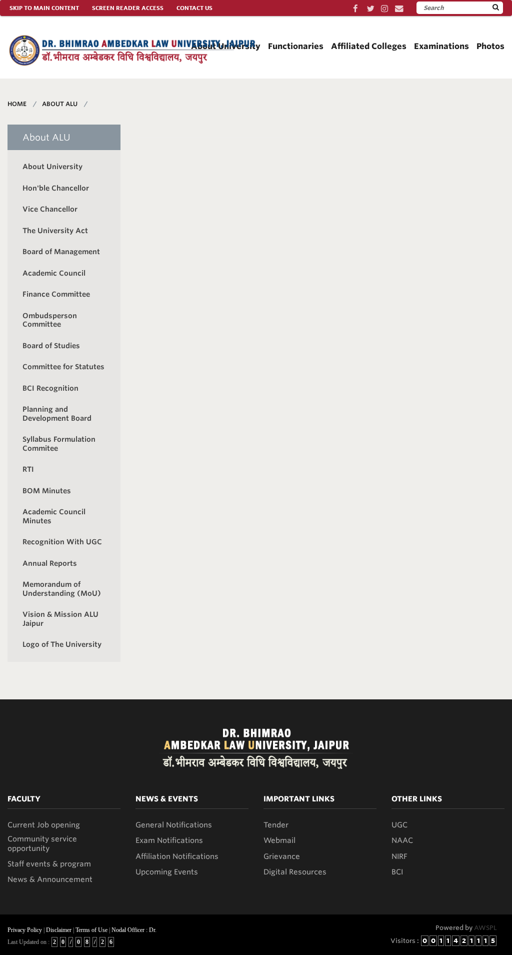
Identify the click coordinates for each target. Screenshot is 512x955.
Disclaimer (59, 929)
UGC (400, 824)
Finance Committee (56, 294)
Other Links (417, 798)
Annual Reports (49, 563)
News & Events (167, 798)
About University (52, 167)
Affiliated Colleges (368, 46)
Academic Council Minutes (54, 516)
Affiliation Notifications (177, 856)
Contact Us (194, 8)
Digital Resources (295, 871)
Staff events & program (49, 863)
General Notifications (174, 824)
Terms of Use (92, 929)
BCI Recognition (50, 388)
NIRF (400, 856)
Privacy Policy (25, 929)
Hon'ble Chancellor (55, 188)
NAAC (402, 840)
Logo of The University (62, 644)
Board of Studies (51, 346)
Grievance (282, 856)
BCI (397, 871)
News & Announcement (50, 879)
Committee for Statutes (63, 367)
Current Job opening (44, 824)
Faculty (24, 798)
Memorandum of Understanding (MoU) (61, 588)
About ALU (60, 104)
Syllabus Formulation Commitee (59, 443)
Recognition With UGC (62, 542)
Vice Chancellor (50, 209)
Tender (276, 824)
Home (17, 104)
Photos (490, 46)
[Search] (495, 8)
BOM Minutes (46, 491)
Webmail (280, 840)
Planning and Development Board (57, 413)
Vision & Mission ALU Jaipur (60, 618)
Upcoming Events (167, 871)
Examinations (441, 46)
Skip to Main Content (44, 8)
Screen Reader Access (128, 8)
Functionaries (296, 46)
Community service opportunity (42, 843)
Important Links (299, 798)
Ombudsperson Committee (49, 320)
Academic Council (54, 273)
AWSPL (485, 927)
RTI (28, 469)
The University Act (55, 231)
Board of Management (61, 252)
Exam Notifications (169, 840)
